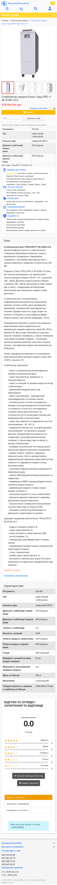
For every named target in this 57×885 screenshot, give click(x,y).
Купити (28, 112)
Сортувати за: (13, 810)
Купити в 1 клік (33, 118)
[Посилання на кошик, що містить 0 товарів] (52, 3)
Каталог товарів (10, 15)
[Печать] (54, 108)
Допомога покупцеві (12, 847)
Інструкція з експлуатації (16, 575)
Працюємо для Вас (12, 843)
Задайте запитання (30, 783)
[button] (52, 53)
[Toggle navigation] (7, 8)
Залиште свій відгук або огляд (29, 776)
